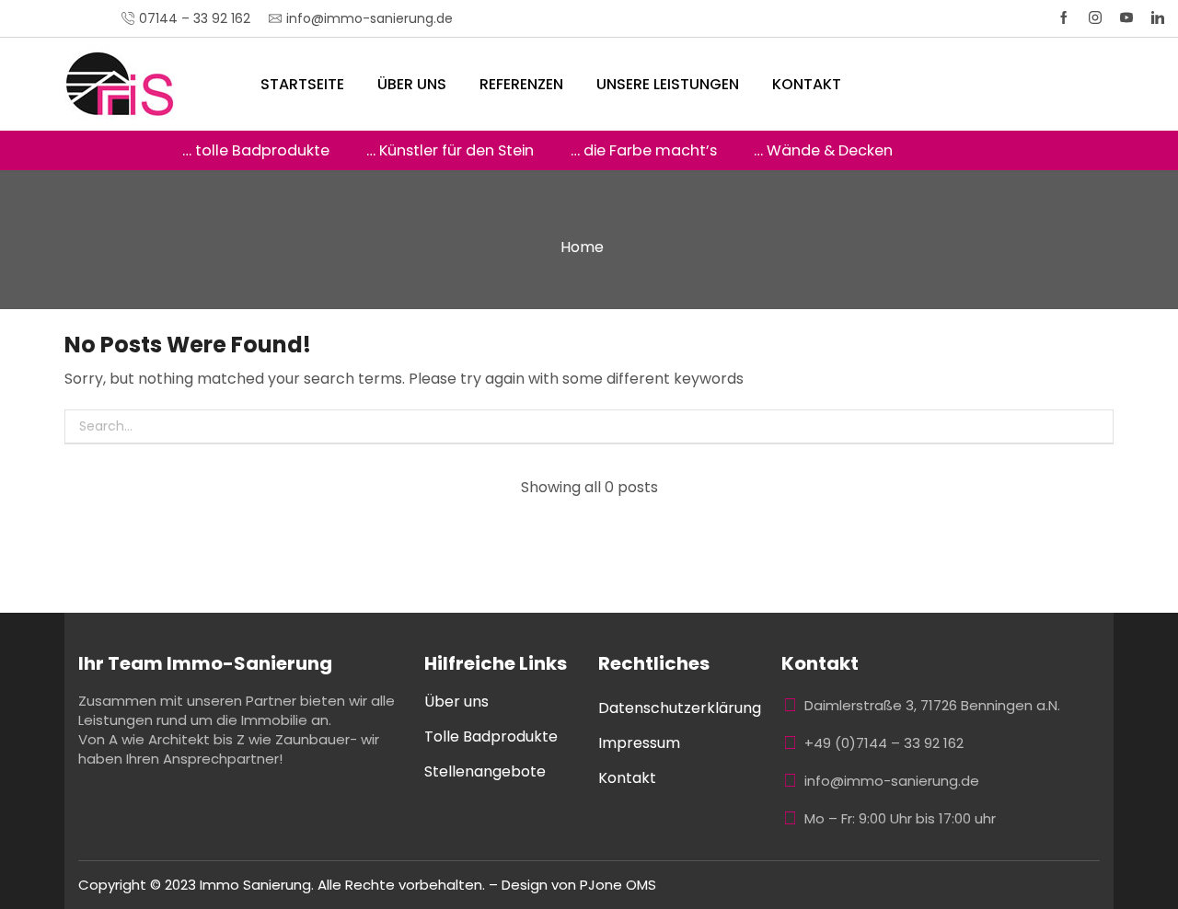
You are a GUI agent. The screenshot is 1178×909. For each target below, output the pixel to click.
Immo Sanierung (255, 884)
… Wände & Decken (823, 150)
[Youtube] (1126, 18)
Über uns (411, 84)
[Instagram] (1095, 18)
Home (582, 247)
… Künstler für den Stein (450, 150)
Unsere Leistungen (667, 84)
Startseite (302, 84)
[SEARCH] (1097, 426)
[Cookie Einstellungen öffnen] (40, 886)
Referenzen (521, 84)
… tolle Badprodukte (255, 150)
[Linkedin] (1157, 18)
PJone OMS (618, 884)
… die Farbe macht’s (644, 150)
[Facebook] (1063, 18)
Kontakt (806, 84)
